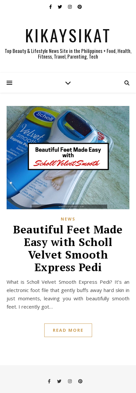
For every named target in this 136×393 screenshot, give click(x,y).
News (68, 219)
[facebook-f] (51, 7)
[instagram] (70, 7)
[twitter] (60, 7)
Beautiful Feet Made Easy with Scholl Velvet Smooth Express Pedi (68, 248)
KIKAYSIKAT (68, 34)
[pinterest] (80, 7)
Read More (68, 330)
